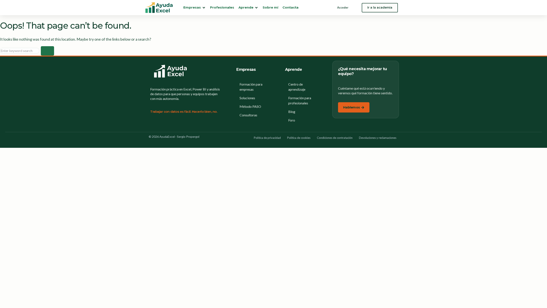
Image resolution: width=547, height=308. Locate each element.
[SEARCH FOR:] (20, 50)
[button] (194, 7)
